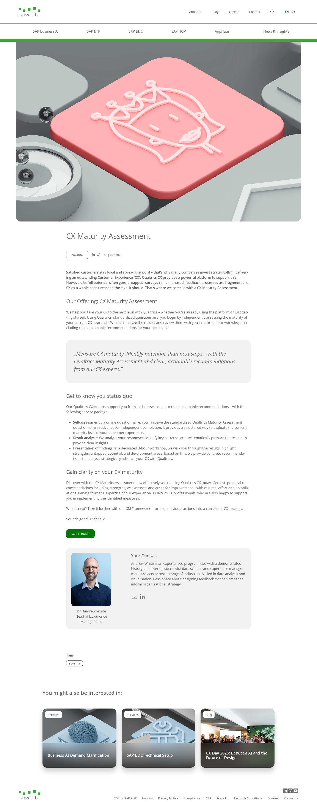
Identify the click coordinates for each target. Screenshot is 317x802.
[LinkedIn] (285, 790)
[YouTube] (295, 790)
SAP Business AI (45, 31)
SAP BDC (136, 31)
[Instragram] (290, 790)
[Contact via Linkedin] (142, 596)
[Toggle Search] (272, 11)
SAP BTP (93, 31)
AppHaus (222, 31)
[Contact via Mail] (135, 596)
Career (234, 12)
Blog (215, 12)
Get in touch (80, 534)
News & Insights (276, 31)
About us (195, 12)
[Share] (93, 255)
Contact (254, 12)
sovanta (77, 255)
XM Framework (138, 508)
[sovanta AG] (29, 11)
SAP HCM (178, 31)
